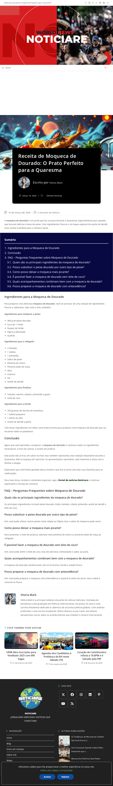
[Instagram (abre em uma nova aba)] (96, 2)
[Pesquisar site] (105, 68)
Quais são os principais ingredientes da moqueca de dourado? (48, 262)
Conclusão (13, 253)
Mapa (9, 760)
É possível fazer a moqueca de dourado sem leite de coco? (46, 276)
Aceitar (47, 776)
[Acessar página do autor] (10, 599)
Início (9, 737)
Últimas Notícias (54, 195)
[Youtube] (63, 703)
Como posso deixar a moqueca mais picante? (38, 272)
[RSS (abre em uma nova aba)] (107, 2)
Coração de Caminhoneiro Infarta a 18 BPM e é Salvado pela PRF (91, 655)
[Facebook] (72, 694)
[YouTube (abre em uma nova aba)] (104, 2)
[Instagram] (81, 694)
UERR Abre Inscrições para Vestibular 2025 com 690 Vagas (21, 655)
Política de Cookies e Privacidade (56, 770)
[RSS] (72, 703)
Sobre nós (11, 754)
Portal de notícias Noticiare (73, 480)
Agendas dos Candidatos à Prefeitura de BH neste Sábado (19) (56, 657)
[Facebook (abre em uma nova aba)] (89, 2)
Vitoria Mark (55, 182)
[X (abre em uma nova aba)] (86, 2)
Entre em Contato (15, 749)
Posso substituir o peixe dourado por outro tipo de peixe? (45, 267)
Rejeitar (65, 776)
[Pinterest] (99, 694)
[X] (63, 694)
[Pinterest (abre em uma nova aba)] (93, 2)
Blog (9, 743)
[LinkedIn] (90, 694)
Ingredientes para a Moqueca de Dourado (32, 248)
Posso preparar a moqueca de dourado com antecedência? (46, 286)
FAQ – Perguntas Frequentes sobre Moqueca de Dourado (41, 257)
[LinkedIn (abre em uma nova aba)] (100, 2)
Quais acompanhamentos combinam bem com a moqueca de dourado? (54, 281)
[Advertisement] (56, 93)
